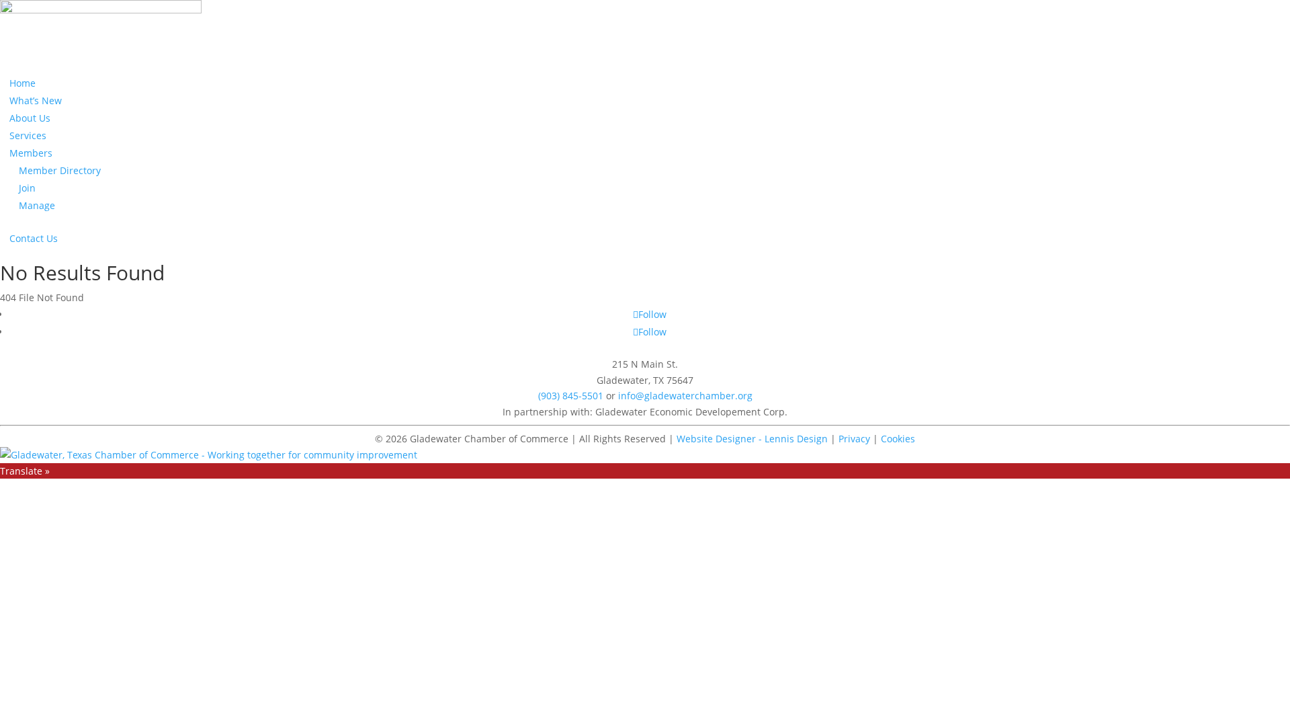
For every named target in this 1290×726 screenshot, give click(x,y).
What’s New (35, 100)
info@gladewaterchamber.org (685, 395)
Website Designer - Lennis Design (752, 438)
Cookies (898, 438)
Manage (37, 205)
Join (27, 188)
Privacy (854, 438)
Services (27, 135)
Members (30, 153)
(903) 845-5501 (570, 395)
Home (22, 83)
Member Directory (60, 170)
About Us (29, 118)
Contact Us (33, 238)
